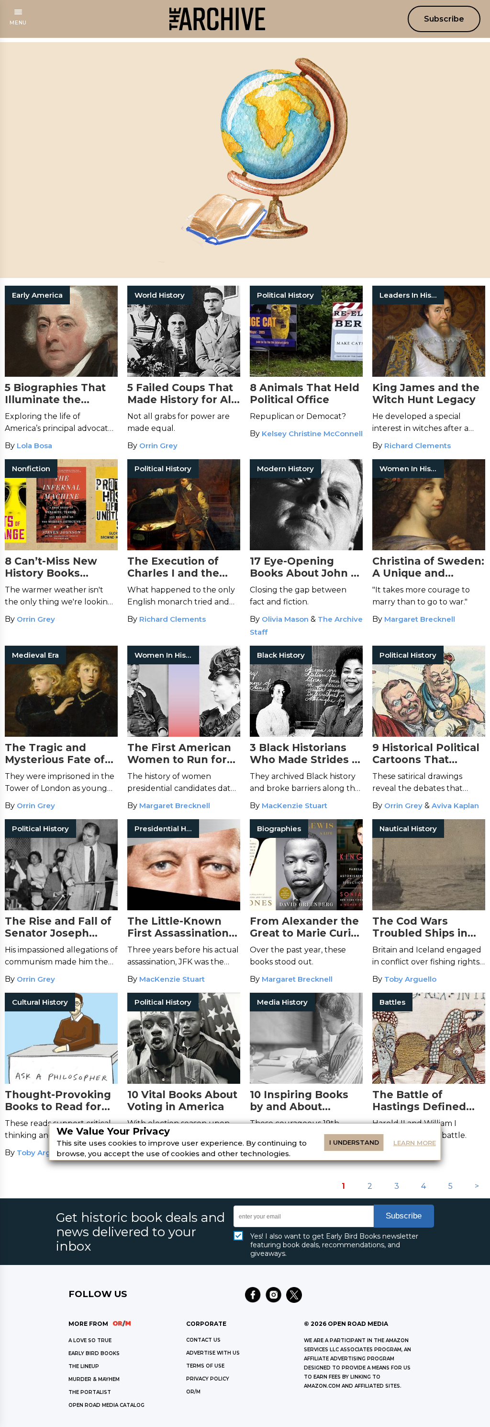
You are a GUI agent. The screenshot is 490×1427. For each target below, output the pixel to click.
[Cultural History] (61, 1081)
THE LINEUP (83, 1366)
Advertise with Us (213, 1353)
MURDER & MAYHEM (94, 1379)
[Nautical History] (428, 907)
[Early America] (61, 374)
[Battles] (428, 1081)
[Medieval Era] (61, 734)
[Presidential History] (183, 907)
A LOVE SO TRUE (89, 1340)
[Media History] (306, 1081)
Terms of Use (205, 1366)
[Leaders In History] (428, 374)
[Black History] (306, 734)
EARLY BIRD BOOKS (94, 1353)
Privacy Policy (207, 1379)
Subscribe (444, 18)
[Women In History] (428, 547)
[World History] (183, 374)
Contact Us (203, 1340)
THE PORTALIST (89, 1392)
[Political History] (306, 374)
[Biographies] (306, 907)
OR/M (193, 1392)
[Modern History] (306, 547)
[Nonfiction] (61, 547)
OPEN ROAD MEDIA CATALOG (106, 1405)
